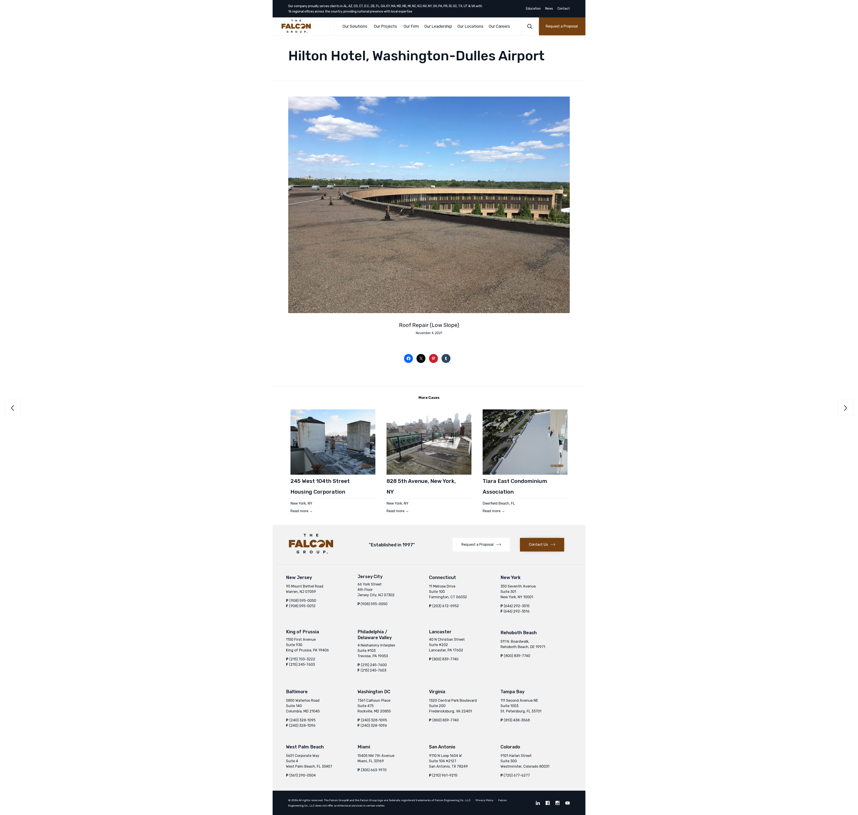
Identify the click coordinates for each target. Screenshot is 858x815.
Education (533, 8)
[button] (562, 26)
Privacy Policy (485, 800)
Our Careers (499, 26)
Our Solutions (355, 26)
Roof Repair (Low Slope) (429, 325)
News (549, 8)
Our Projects (385, 26)
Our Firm (411, 26)
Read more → (301, 511)
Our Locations (470, 26)
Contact (563, 8)
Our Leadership (438, 26)
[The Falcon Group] (304, 26)
